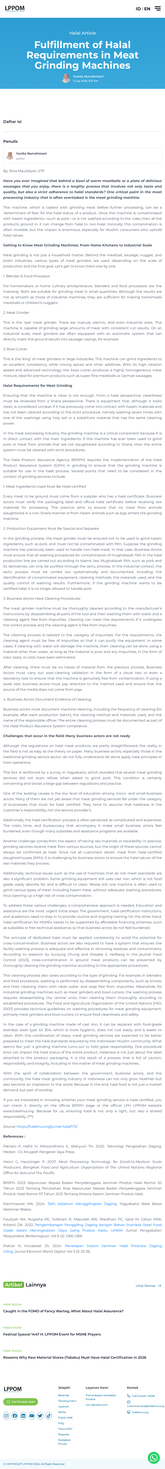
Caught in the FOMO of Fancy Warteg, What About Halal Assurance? (63, 1311)
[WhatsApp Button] (154, 1458)
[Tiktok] (49, 1416)
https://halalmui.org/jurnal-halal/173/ (47, 1127)
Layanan (63, 1406)
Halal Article (12, 1304)
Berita (62, 1412)
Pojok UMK (65, 1417)
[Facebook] (15, 1416)
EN (147, 8)
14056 (151, 1396)
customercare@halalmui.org (145, 1406)
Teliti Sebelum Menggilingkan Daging (82, 1204)
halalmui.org (140, 1412)
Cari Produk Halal (23, 1401)
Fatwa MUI (65, 1428)
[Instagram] (6, 1416)
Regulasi (63, 1434)
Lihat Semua (145, 1286)
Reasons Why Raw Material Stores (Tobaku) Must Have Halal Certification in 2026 (74, 1357)
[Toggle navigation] (158, 8)
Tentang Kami (67, 1400)
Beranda (63, 1395)
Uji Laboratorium (97, 1404)
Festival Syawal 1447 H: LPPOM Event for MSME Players (52, 1334)
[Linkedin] (23, 1416)
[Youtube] (32, 1416)
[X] (40, 1416)
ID (138, 8)
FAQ (61, 1423)
